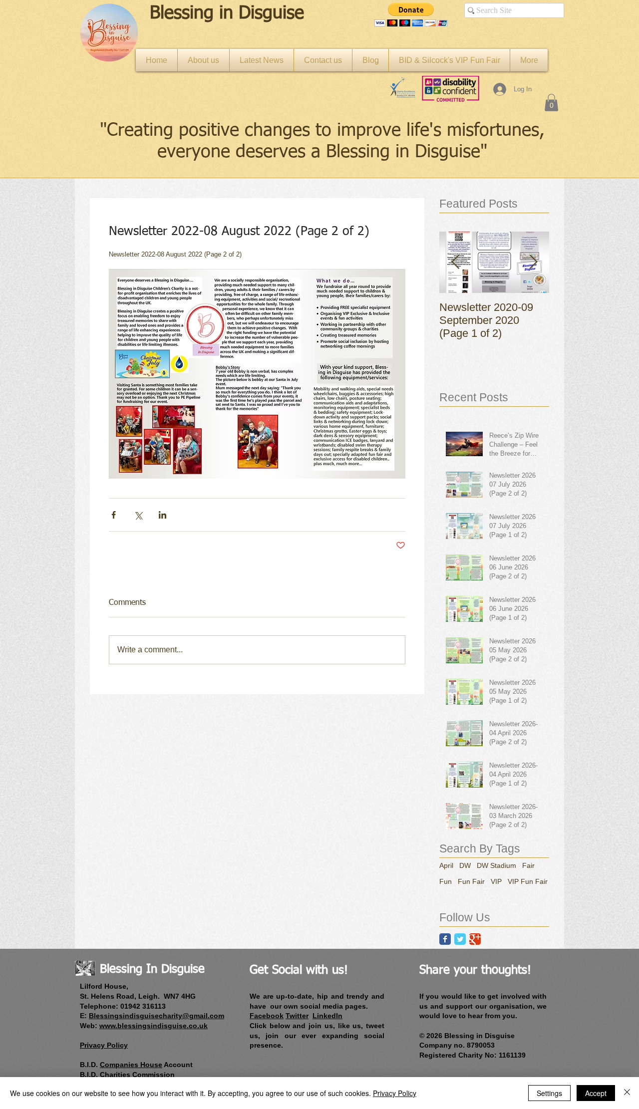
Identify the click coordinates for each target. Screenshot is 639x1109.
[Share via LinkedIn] (162, 515)
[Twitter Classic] (460, 939)
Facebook (267, 1016)
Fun (445, 881)
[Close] (627, 1093)
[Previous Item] (455, 262)
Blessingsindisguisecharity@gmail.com (156, 1016)
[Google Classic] (475, 939)
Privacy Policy (394, 1093)
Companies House (131, 1065)
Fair (528, 865)
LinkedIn (327, 1016)
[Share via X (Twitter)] (138, 515)
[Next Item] (533, 262)
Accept (596, 1093)
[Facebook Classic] (445, 939)
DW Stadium (496, 865)
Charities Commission (137, 1075)
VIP (496, 881)
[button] (411, 14)
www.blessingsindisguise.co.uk (153, 1026)
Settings (549, 1093)
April (446, 865)
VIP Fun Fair (528, 881)
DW (465, 865)
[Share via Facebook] (113, 515)
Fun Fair (471, 881)
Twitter (297, 1016)
